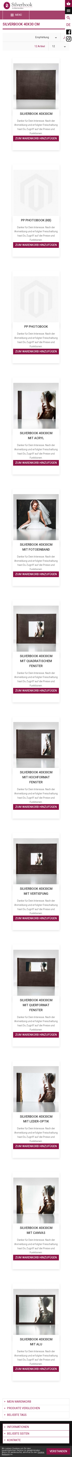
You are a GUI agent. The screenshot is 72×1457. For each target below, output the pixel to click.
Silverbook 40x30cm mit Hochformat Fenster (36, 777)
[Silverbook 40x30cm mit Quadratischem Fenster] (36, 628)
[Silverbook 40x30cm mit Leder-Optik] (36, 1089)
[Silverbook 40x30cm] (36, 86)
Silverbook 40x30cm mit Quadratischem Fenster (36, 661)
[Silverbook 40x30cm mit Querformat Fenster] (36, 972)
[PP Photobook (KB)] (36, 192)
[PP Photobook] (36, 299)
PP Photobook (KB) (36, 220)
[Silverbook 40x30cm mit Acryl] (36, 405)
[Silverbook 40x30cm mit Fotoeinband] (36, 517)
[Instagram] (68, 38)
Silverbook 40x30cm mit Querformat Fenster (36, 1005)
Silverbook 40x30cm (36, 114)
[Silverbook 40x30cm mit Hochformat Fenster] (36, 745)
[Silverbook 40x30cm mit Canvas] (36, 1200)
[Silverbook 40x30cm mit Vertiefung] (36, 861)
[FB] (68, 31)
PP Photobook (36, 326)
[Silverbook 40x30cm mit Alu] (36, 1311)
